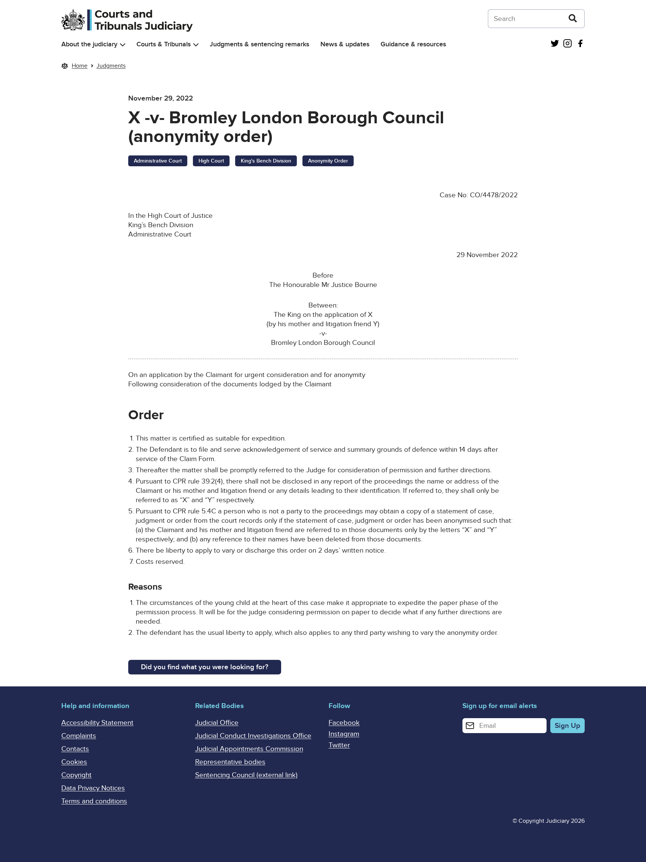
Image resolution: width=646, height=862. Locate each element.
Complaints (78, 736)
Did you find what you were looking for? (204, 667)
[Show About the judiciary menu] (122, 44)
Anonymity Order (328, 161)
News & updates (344, 44)
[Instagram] (567, 44)
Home (79, 65)
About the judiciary (89, 44)
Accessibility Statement (97, 723)
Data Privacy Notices (93, 788)
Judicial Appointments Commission (249, 749)
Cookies (74, 762)
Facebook (344, 723)
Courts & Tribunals (163, 44)
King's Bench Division (266, 161)
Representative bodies (230, 762)
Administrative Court (158, 161)
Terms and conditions (94, 801)
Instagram (344, 734)
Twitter (339, 745)
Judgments (111, 65)
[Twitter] (554, 44)
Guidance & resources (413, 44)
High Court (211, 161)
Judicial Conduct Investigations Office (253, 736)
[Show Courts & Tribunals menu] (196, 44)
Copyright (76, 775)
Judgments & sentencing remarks (259, 44)
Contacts (75, 749)
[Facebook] (580, 44)
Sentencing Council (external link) (246, 775)
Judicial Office (217, 723)
